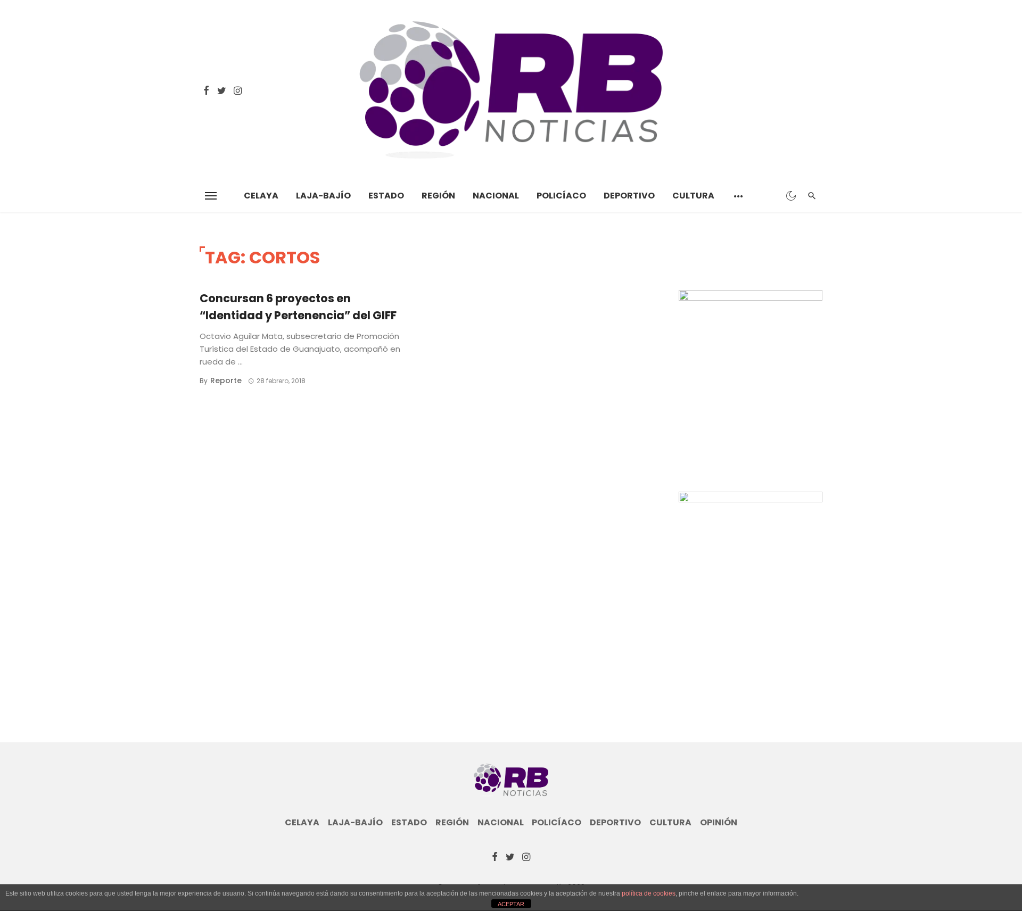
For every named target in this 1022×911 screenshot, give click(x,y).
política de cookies (648, 893)
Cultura (693, 195)
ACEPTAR (511, 904)
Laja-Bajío (323, 195)
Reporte (226, 380)
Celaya (261, 195)
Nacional (496, 195)
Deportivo (629, 195)
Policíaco (561, 195)
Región (438, 195)
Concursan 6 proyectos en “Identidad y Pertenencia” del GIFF (298, 307)
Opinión (718, 823)
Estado (386, 195)
